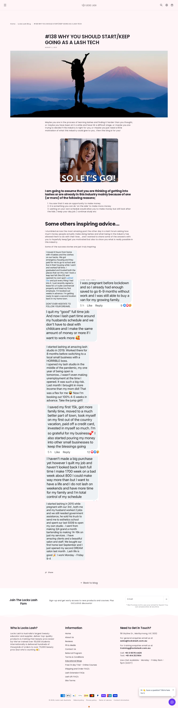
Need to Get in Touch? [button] (135, 628)
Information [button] (73, 628)
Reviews (69, 641)
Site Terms (70, 680)
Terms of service (105, 700)
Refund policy (79, 700)
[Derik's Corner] (89, 706)
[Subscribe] (166, 599)
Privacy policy (91, 700)
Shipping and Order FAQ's (77, 668)
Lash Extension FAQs (74, 672)
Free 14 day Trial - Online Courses (81, 664)
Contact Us (70, 649)
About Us (69, 637)
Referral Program (73, 653)
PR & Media (70, 645)
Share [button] (50, 572)
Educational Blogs (73, 661)
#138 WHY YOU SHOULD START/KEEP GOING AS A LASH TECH (58, 24)
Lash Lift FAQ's (71, 676)
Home (12, 24)
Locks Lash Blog (24, 24)
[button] (5, 5)
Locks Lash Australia (63, 700)
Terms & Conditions (74, 657)
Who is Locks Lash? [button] (23, 628)
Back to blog (90, 582)
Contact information (121, 700)
